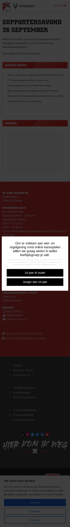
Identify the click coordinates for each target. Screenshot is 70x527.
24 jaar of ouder (35, 272)
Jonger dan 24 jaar (35, 282)
